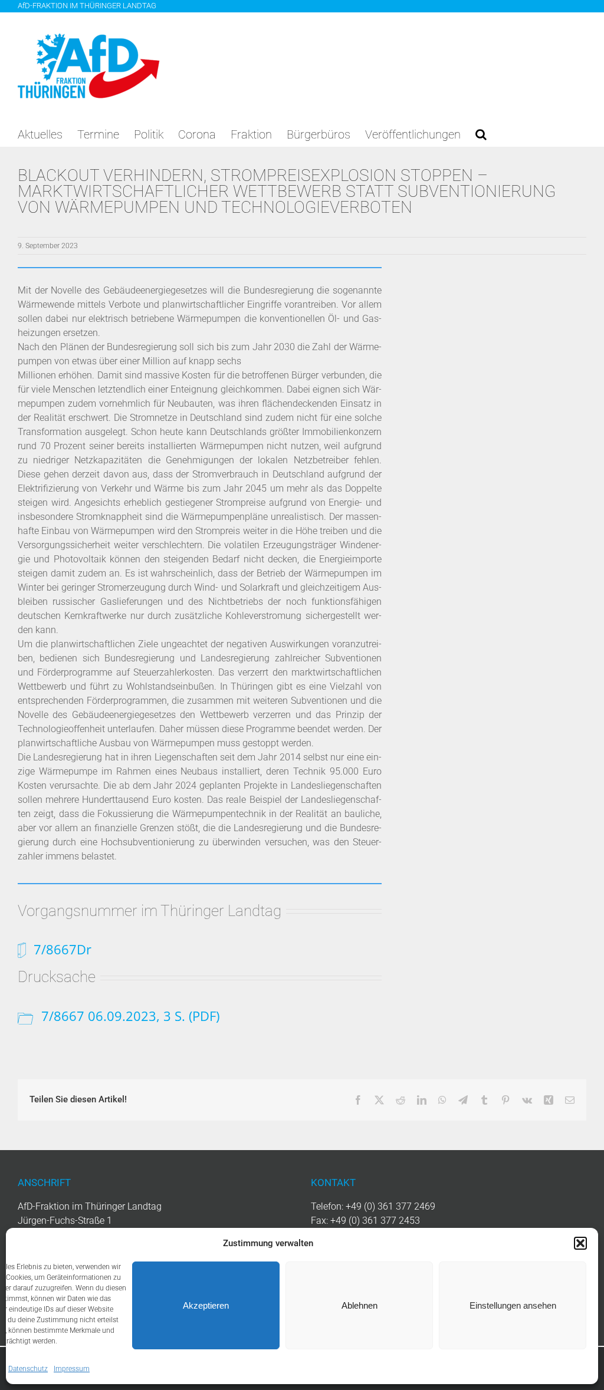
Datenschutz (28, 1369)
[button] (580, 1243)
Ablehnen (360, 1305)
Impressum (72, 1369)
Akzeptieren (206, 1305)
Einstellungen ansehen (513, 1305)
